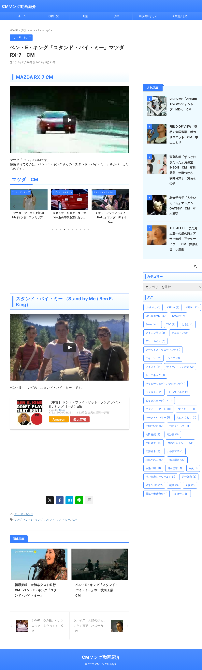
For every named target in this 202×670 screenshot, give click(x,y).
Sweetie (153, 324)
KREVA (173, 307)
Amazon (58, 419)
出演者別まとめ (148, 16)
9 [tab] (84, 230)
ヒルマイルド (178, 392)
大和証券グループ (180, 442)
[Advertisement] (69, 262)
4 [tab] (64, 230)
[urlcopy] (89, 500)
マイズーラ (186, 409)
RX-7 (74, 519)
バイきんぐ (154, 392)
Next (125, 206)
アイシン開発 (155, 332)
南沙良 (173, 434)
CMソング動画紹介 (19, 6)
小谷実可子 (175, 451)
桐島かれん (154, 459)
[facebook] (60, 500)
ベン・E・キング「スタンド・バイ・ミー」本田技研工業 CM (96, 590)
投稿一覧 (54, 16)
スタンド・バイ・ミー (57, 519)
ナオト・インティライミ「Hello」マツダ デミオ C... (111, 217)
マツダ (18, 519)
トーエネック (155, 375)
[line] (79, 500)
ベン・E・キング (23, 514)
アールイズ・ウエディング (163, 349)
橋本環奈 (177, 459)
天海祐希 (153, 451)
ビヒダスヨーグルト (159, 400)
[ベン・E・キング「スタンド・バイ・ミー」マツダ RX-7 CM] (69, 500)
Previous (13, 206)
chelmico (153, 307)
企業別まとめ (180, 16)
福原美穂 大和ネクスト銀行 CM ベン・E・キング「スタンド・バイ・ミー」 (37, 590)
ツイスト (153, 366)
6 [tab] (72, 230)
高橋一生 (181, 493)
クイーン (153, 358)
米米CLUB (154, 485)
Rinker (62, 410)
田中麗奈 (174, 468)
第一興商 (189, 476)
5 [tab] (68, 230)
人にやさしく (186, 417)
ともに (188, 324)
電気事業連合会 (156, 493)
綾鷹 (174, 485)
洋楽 (116, 16)
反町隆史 (153, 442)
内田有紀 (153, 434)
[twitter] (50, 500)
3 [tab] (61, 230)
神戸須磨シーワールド (160, 476)
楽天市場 (79, 419)
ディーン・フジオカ (180, 366)
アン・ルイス (155, 341)
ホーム (22, 16)
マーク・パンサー (158, 417)
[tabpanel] (29, 205)
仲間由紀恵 (154, 425)
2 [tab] (57, 230)
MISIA (192, 307)
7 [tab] (76, 230)
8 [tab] (80, 230)
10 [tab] (88, 230)
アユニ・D (179, 332)
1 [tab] (53, 230)
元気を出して (179, 425)
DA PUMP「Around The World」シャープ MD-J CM (183, 104)
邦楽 (85, 16)
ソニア (174, 358)
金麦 (190, 485)
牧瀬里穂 (153, 468)
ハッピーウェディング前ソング (165, 383)
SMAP (178, 315)
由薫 (193, 468)
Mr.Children (156, 315)
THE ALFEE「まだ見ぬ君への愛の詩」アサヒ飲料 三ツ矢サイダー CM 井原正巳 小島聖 (183, 238)
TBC (170, 324)
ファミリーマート (159, 409)
